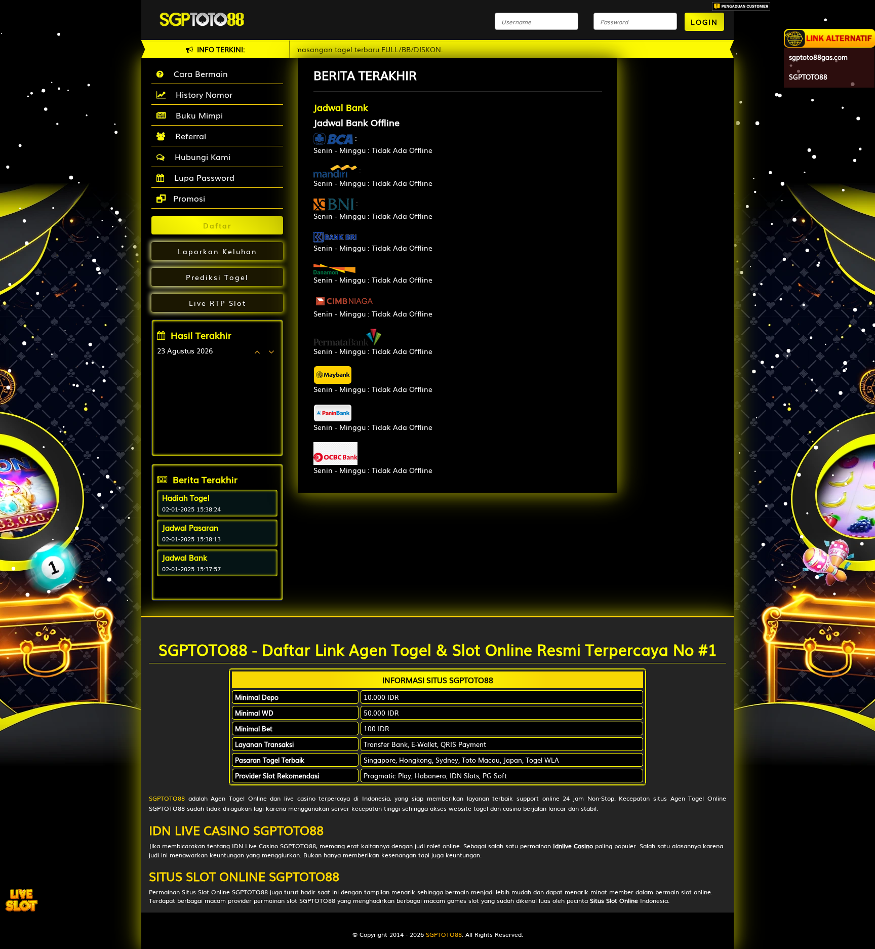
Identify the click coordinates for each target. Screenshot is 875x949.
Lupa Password (201, 177)
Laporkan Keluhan (217, 251)
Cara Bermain (198, 73)
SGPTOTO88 (167, 798)
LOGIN (704, 22)
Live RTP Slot (217, 303)
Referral (188, 136)
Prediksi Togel (217, 277)
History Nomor (201, 94)
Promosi (188, 198)
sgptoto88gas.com (818, 57)
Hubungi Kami (200, 156)
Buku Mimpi (197, 115)
